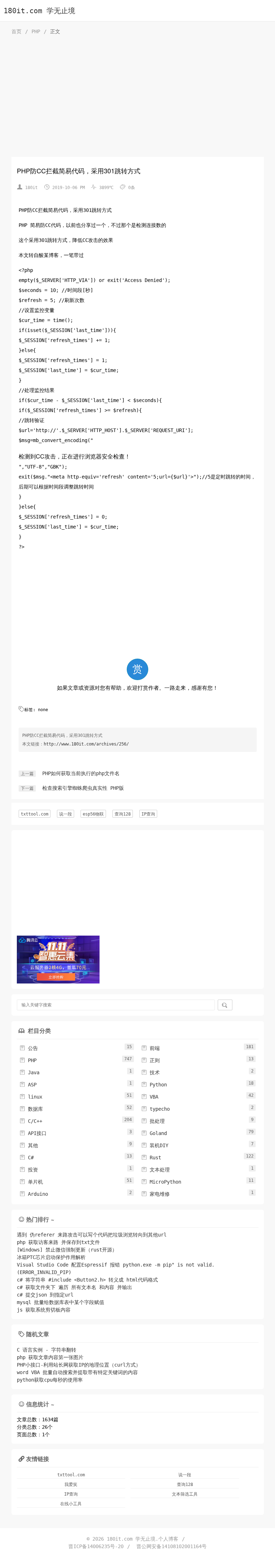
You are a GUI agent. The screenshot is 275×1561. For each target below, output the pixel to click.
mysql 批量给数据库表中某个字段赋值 (60, 1302)
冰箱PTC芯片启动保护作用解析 (51, 1257)
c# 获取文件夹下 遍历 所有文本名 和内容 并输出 (74, 1287)
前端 (150, 1048)
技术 (150, 1072)
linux (30, 1097)
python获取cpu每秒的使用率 (50, 1380)
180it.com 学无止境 (39, 11)
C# (26, 1157)
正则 (150, 1060)
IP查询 (148, 814)
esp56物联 (93, 814)
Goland (154, 1133)
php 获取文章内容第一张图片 (50, 1357)
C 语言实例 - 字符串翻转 (46, 1350)
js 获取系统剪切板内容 (44, 1310)
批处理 (153, 1121)
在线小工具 (71, 1503)
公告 (28, 1048)
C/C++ (30, 1121)
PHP (36, 31)
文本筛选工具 (185, 1494)
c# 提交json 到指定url (45, 1295)
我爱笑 (70, 1484)
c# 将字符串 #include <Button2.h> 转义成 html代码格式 (87, 1280)
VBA (149, 1097)
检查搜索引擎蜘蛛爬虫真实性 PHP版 (83, 788)
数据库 (31, 1109)
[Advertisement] (137, 98)
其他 (28, 1145)
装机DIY (154, 1145)
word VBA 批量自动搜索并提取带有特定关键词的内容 (77, 1372)
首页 (16, 31)
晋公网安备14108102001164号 (171, 1546)
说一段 (65, 814)
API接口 (33, 1133)
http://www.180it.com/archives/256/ (86, 744)
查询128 (123, 814)
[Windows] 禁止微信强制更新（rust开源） (67, 1250)
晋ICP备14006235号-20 (96, 1546)
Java (29, 1072)
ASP (28, 1084)
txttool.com (34, 814)
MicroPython (161, 1182)
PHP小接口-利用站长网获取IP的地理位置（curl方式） (79, 1365)
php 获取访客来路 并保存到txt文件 (58, 1242)
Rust (151, 1157)
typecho (155, 1109)
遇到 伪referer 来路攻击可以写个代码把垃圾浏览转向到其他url (92, 1235)
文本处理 (155, 1170)
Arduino (33, 1194)
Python (154, 1084)
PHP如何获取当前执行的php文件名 (81, 773)
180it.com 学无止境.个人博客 (142, 1539)
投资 (28, 1170)
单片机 (31, 1182)
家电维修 (155, 1194)
